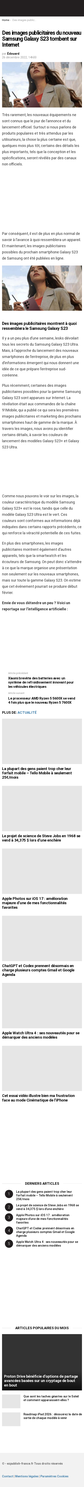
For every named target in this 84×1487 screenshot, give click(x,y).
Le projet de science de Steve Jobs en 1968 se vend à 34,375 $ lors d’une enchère (41, 838)
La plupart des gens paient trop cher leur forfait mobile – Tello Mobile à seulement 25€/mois (37, 773)
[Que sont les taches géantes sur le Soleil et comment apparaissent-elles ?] (11, 1401)
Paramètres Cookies (54, 1476)
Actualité (27, 712)
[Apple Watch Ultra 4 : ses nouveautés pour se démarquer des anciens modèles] (42, 1005)
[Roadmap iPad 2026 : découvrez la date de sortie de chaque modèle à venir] (11, 1419)
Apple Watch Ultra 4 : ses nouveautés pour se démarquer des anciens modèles (40, 1035)
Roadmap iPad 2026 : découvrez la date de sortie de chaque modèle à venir (52, 1416)
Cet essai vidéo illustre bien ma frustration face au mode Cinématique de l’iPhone (38, 1097)
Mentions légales (27, 1476)
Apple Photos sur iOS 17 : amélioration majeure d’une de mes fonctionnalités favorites (35, 903)
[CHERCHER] (79, 8)
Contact (7, 1476)
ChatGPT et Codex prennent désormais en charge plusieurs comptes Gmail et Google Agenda (38, 970)
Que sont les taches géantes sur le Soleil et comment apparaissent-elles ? (51, 1398)
